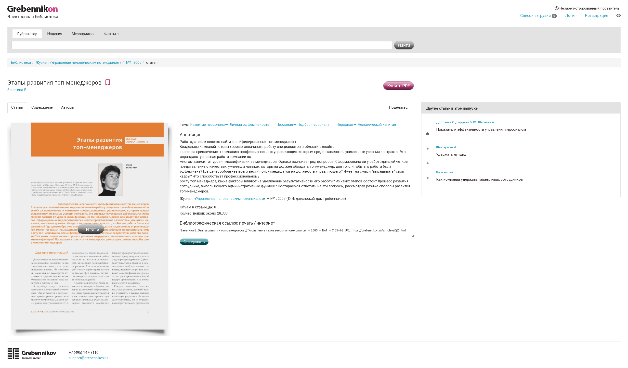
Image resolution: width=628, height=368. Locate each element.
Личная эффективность (249, 125)
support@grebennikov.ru (88, 358)
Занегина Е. (17, 90)
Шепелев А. (486, 122)
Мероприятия (83, 34)
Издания (54, 34)
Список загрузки (537, 15)
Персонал (285, 125)
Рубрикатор (27, 34)
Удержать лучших (451, 154)
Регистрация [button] (596, 15)
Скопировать (194, 242)
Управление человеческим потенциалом (230, 199)
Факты (110, 34)
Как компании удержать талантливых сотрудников (479, 180)
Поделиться (399, 107)
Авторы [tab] (67, 107)
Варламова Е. (446, 172)
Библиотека (21, 62)
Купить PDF (398, 85)
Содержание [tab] (42, 107)
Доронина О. (445, 122)
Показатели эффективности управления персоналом (481, 129)
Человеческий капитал (377, 125)
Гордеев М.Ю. (467, 122)
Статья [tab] (17, 107)
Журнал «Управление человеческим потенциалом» (78, 62)
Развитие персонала (207, 125)
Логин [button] (570, 15)
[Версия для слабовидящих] (618, 15)
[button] (427, 134)
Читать (90, 229)
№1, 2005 (133, 62)
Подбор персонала (313, 125)
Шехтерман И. (446, 147)
